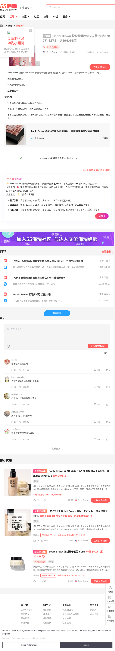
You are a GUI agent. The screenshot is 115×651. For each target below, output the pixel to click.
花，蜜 (14, 360)
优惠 (12, 16)
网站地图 (25, 623)
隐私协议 (25, 614)
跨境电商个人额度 (70, 614)
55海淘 (8, 7)
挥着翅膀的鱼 (16, 394)
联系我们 (47, 614)
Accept (86, 645)
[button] (25, 7)
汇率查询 (66, 623)
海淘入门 (94, 609)
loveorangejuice (18, 377)
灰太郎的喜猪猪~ (18, 412)
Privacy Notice (39, 638)
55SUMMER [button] (47, 535)
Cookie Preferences (29, 645)
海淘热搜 (94, 614)
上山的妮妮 (15, 429)
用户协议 (25, 618)
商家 (24, 16)
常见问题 (47, 609)
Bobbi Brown (52, 52)
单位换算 (66, 618)
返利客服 (47, 618)
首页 (2, 25)
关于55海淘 (26, 609)
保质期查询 (67, 609)
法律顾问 (47, 623)
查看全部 (107, 251)
